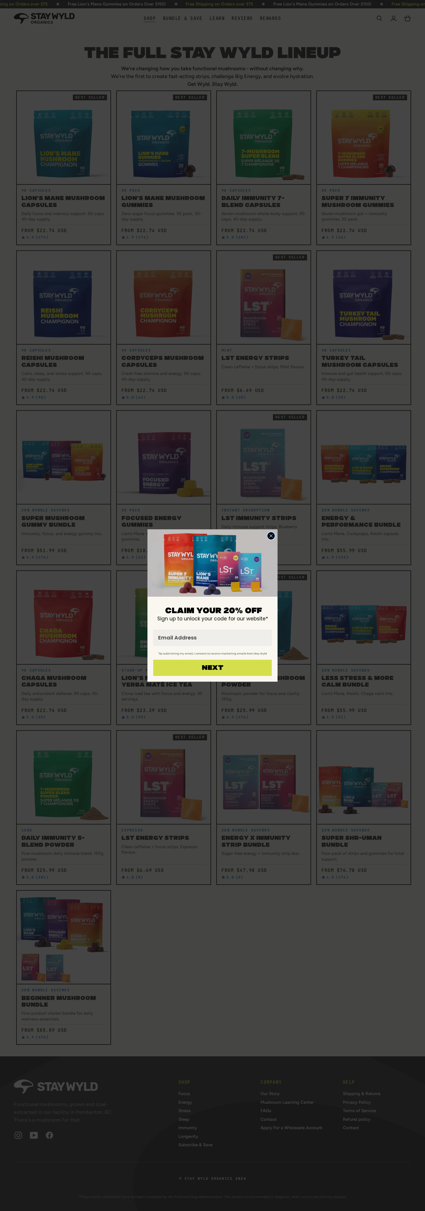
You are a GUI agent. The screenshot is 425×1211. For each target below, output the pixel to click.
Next (212, 667)
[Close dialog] (271, 535)
